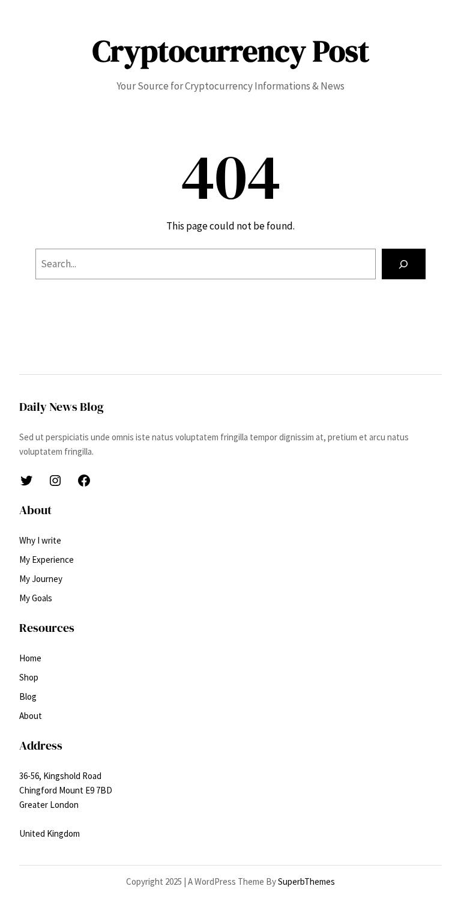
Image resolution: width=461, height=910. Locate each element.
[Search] (404, 264)
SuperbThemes (306, 881)
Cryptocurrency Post (230, 50)
